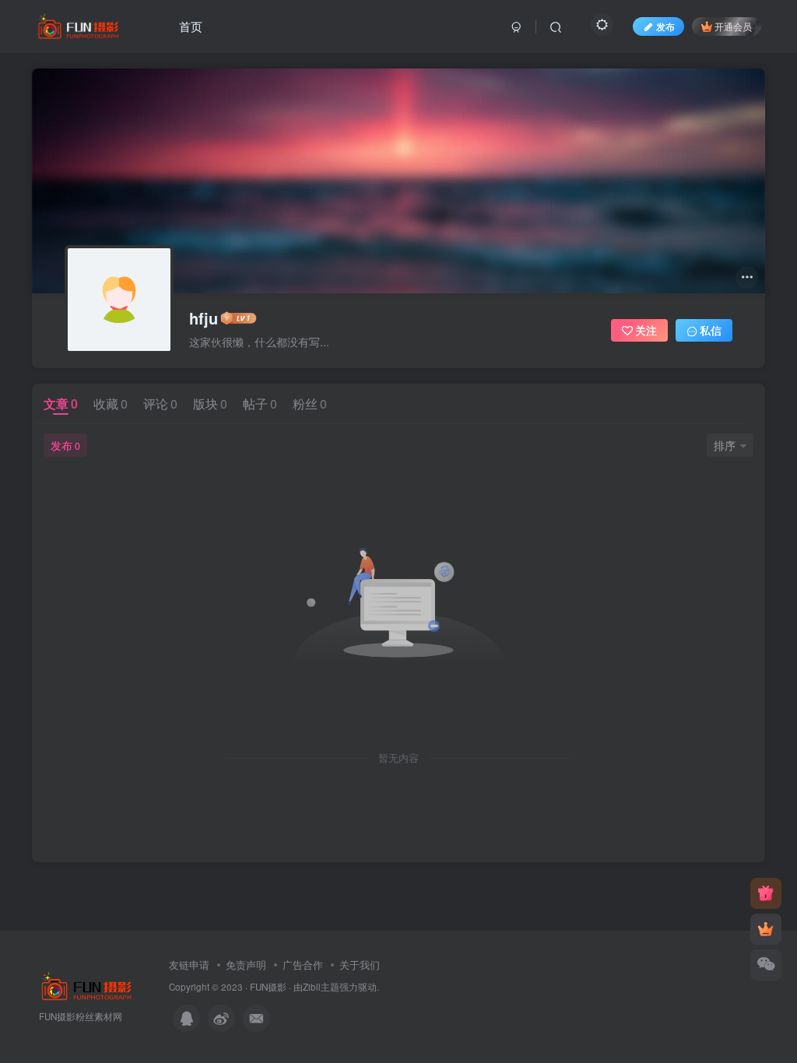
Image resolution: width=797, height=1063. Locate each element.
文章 (61, 403)
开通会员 (733, 26)
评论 (160, 403)
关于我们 (359, 964)
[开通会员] (765, 929)
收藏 (110, 403)
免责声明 (246, 964)
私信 (711, 330)
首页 (190, 26)
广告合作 (303, 964)
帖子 (260, 403)
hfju (203, 318)
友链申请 (189, 964)
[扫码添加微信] (765, 965)
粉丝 (310, 403)
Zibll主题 (321, 987)
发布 (65, 445)
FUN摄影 (268, 987)
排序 (725, 445)
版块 (210, 403)
